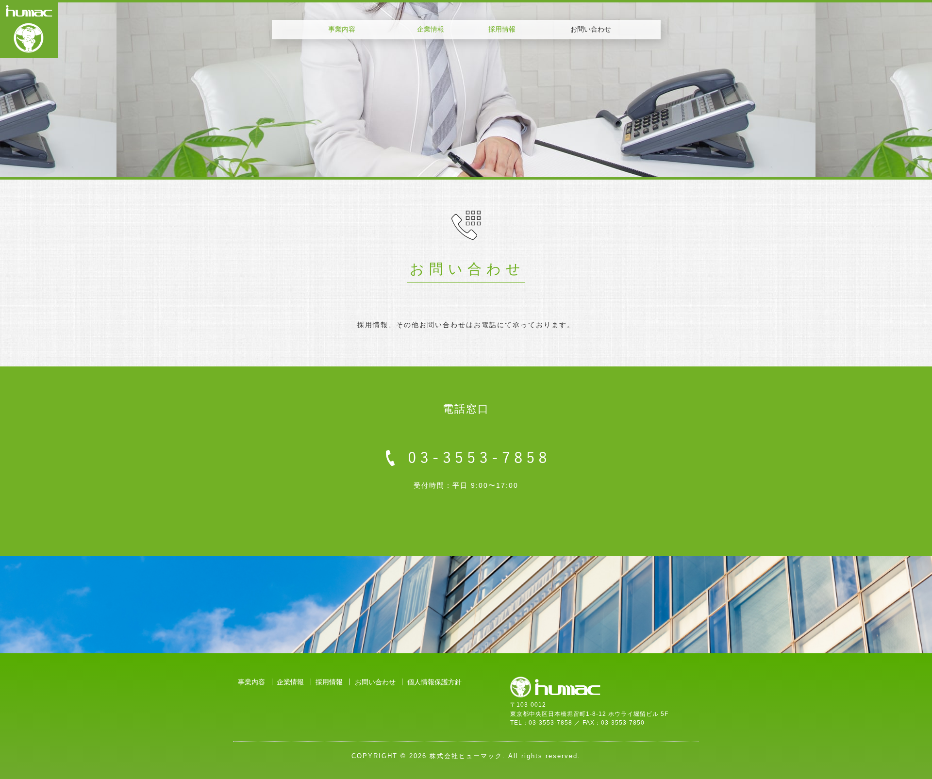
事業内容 (341, 29)
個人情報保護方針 (434, 682)
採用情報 (502, 29)
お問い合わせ (375, 682)
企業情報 (430, 29)
